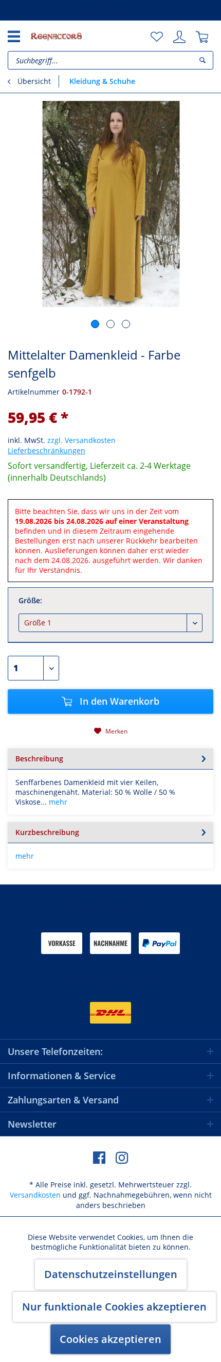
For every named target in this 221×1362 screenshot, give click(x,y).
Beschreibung (39, 758)
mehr (57, 802)
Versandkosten (35, 1195)
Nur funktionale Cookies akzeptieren (114, 1307)
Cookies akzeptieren (110, 1339)
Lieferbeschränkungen (46, 450)
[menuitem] (156, 37)
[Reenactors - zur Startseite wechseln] (56, 36)
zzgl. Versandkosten (81, 440)
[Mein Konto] (179, 37)
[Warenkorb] (202, 37)
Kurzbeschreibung (47, 832)
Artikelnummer (34, 392)
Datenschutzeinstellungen (110, 1274)
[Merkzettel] (156, 37)
